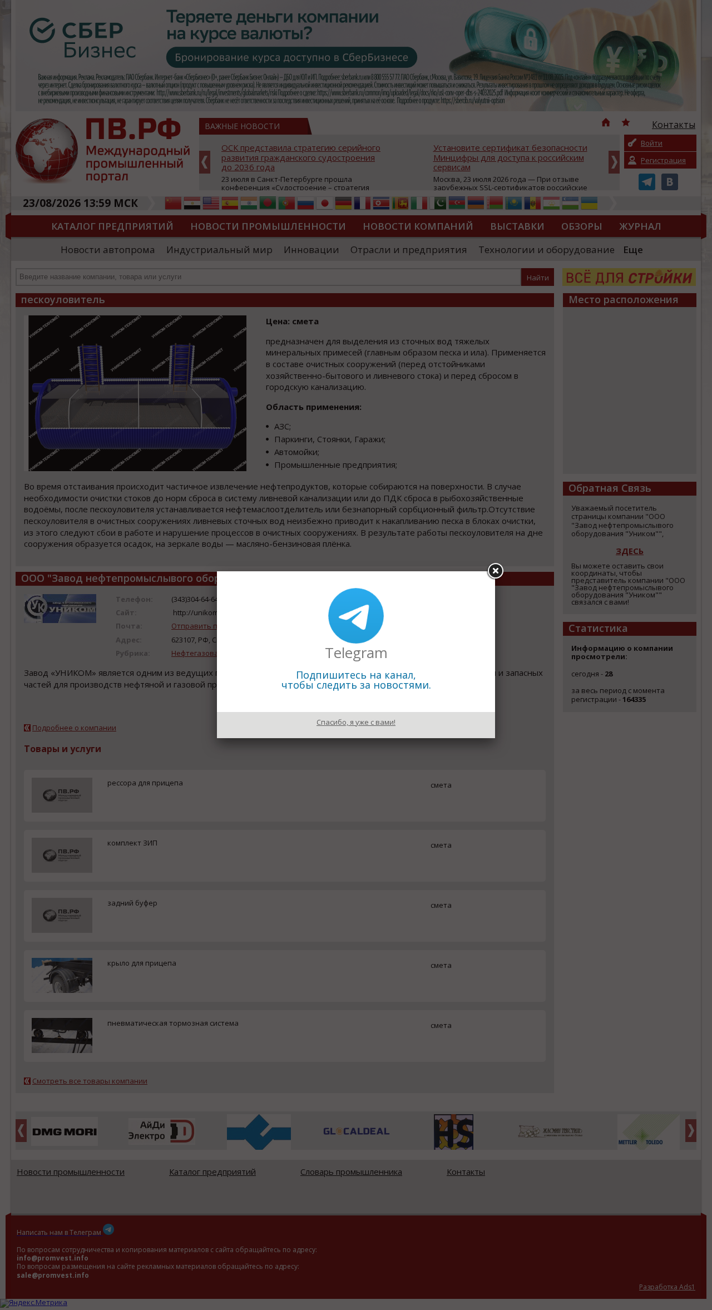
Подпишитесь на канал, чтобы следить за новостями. (356, 679)
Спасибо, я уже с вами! (356, 722)
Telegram (356, 652)
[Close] (495, 571)
